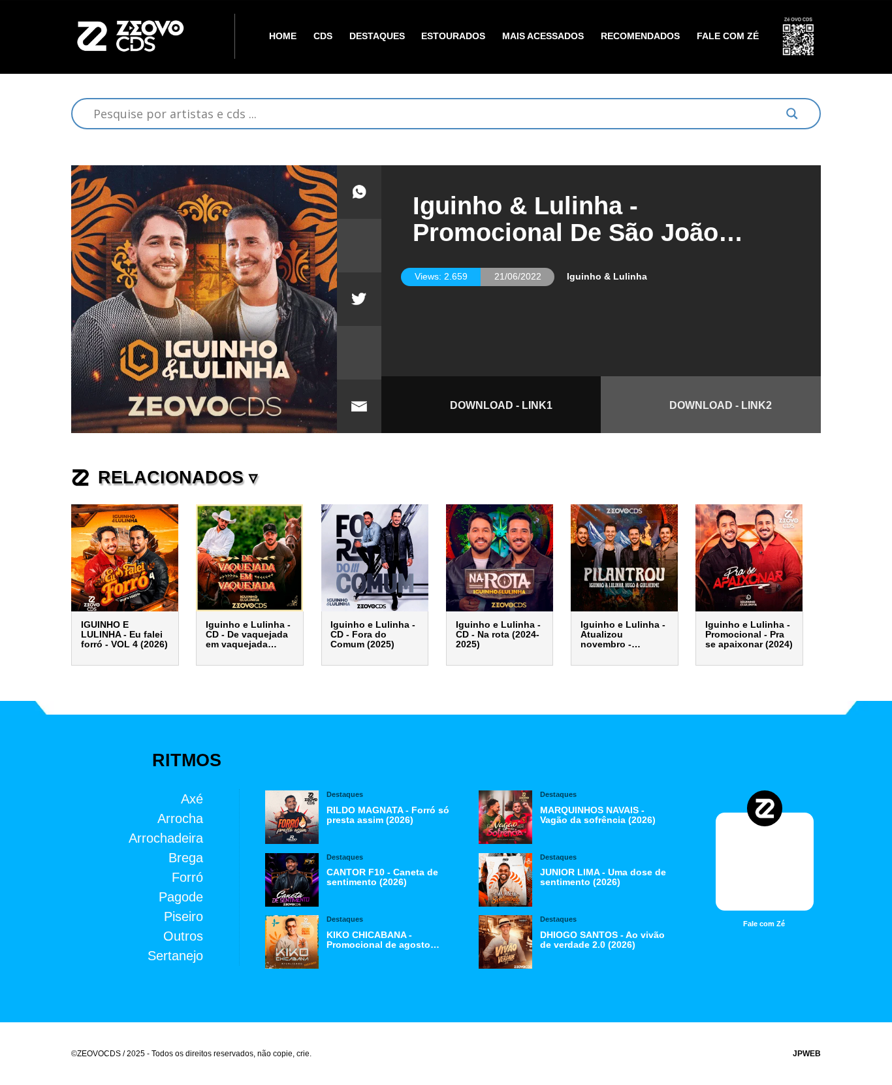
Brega (185, 857)
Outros (183, 935)
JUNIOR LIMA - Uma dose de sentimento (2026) (603, 877)
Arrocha (180, 818)
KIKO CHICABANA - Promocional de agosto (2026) (378, 940)
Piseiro (183, 916)
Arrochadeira (166, 837)
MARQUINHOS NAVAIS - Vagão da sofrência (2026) (598, 815)
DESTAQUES (377, 36)
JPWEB (807, 1053)
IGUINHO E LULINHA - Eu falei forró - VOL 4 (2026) (124, 634)
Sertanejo (175, 955)
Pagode (181, 896)
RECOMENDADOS (640, 36)
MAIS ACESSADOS (543, 36)
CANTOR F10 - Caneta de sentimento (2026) (382, 877)
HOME (282, 36)
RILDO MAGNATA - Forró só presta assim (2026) (388, 815)
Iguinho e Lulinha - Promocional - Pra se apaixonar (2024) (749, 634)
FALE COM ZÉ (728, 36)
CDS (322, 36)
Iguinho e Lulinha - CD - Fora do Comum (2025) (372, 634)
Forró (187, 876)
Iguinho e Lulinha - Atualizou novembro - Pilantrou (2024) (623, 634)
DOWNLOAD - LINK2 (720, 405)
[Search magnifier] (791, 114)
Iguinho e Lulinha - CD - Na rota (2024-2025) (498, 634)
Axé (192, 798)
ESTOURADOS (453, 36)
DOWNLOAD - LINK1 (501, 405)
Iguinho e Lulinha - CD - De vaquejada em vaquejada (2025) (248, 634)
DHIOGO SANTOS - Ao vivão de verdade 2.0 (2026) (602, 940)
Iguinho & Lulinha (607, 277)
